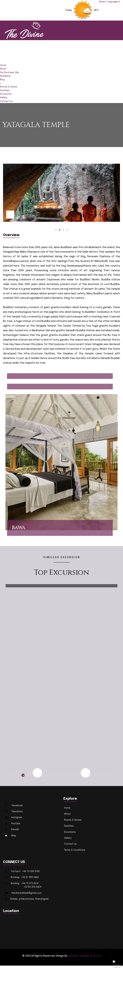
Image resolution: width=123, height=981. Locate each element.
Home (3, 65)
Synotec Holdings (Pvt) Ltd (84, 956)
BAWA (18, 528)
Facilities (5, 90)
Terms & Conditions (74, 850)
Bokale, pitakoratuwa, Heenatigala (29, 899)
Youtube (15, 823)
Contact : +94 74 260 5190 (25, 871)
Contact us (6, 101)
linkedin (15, 829)
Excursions (6, 94)
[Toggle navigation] (2, 62)
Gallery (3, 97)
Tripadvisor (17, 811)
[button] (56, 229)
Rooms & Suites (8, 87)
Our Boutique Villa (9, 72)
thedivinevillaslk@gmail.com (26, 893)
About (3, 69)
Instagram (16, 817)
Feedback (5, 76)
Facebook (17, 805)
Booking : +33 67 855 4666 (24, 877)
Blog (2, 79)
